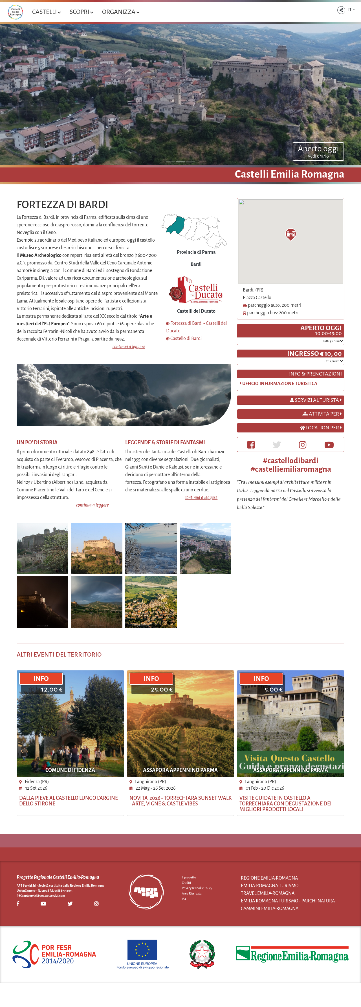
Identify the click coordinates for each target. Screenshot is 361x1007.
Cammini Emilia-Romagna (269, 908)
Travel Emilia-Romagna (267, 893)
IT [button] (350, 10)
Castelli (45, 11)
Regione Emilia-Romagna (269, 878)
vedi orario (318, 156)
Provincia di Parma (196, 252)
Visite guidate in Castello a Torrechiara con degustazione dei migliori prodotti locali (285, 803)
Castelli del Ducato (196, 311)
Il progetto (189, 877)
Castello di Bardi (186, 338)
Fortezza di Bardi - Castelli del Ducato (196, 327)
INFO (41, 678)
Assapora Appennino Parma (180, 770)
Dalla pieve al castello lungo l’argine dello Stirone (68, 801)
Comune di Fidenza (70, 770)
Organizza (119, 11)
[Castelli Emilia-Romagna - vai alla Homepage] (15, 12)
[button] (341, 10)
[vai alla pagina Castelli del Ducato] (196, 290)
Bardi (196, 264)
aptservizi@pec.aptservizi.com (44, 895)
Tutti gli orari (331, 341)
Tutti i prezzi (331, 361)
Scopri (80, 11)
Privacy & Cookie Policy (197, 888)
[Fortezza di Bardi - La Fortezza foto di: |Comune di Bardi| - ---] (42, 548)
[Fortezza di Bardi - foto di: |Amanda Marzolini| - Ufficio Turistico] (97, 548)
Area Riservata (192, 893)
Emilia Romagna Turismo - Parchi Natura (288, 901)
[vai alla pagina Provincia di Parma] (194, 230)
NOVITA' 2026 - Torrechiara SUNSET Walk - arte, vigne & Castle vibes (180, 801)
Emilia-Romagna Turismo (269, 885)
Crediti (186, 882)
